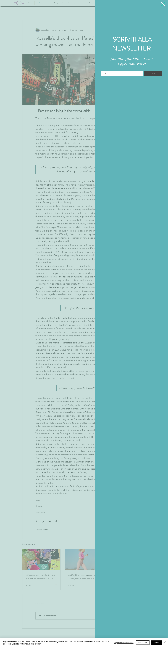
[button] (163, 4)
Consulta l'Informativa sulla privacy (26, 643)
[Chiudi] (164, 642)
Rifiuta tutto (142, 642)
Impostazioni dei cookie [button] (123, 642)
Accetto (156, 642)
